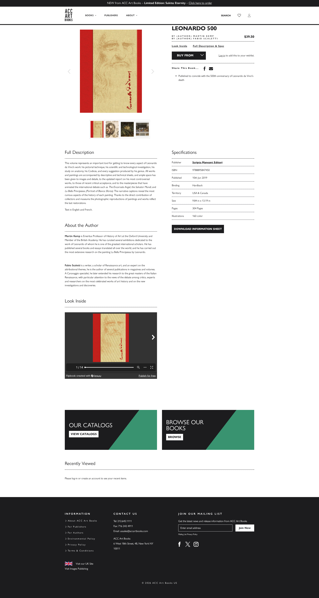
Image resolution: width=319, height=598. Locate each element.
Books (89, 15)
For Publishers (77, 526)
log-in (75, 478)
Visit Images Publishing (76, 568)
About (130, 15)
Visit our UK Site (84, 563)
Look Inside (179, 46)
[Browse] (208, 430)
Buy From (185, 55)
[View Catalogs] (111, 430)
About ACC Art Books (82, 520)
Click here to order (200, 3)
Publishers (111, 15)
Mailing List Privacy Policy (187, 534)
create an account (90, 478)
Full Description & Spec (208, 46)
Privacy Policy (77, 544)
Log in (222, 55)
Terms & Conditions (81, 550)
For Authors (76, 532)
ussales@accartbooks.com (134, 531)
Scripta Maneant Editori (207, 162)
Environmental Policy (81, 538)
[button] (239, 15)
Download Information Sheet (198, 228)
